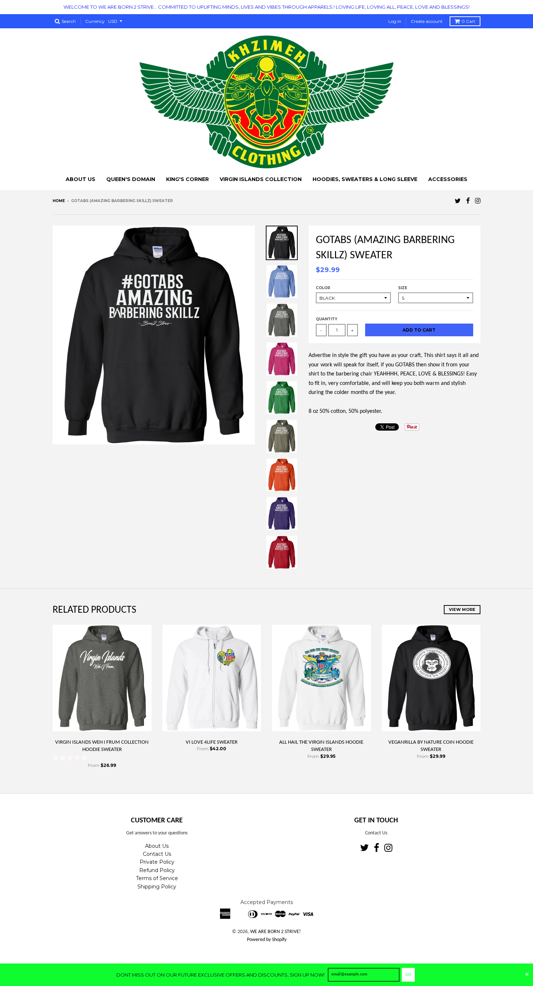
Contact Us (157, 854)
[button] (71, 758)
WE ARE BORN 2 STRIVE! (275, 931)
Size (402, 287)
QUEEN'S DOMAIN (130, 179)
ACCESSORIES (447, 179)
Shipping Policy (156, 886)
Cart (468, 21)
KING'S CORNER (187, 179)
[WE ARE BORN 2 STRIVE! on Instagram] (477, 201)
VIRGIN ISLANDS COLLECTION (261, 179)
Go (408, 974)
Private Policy (157, 862)
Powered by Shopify (266, 939)
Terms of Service (157, 878)
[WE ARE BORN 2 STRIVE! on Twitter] (458, 201)
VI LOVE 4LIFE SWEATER (211, 742)
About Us (157, 846)
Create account (427, 21)
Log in (394, 21)
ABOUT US (80, 179)
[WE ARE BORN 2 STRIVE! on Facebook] (468, 201)
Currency (95, 21)
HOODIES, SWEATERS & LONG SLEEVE (365, 179)
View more (462, 609)
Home (59, 200)
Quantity (326, 319)
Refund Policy (157, 870)
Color (323, 287)
